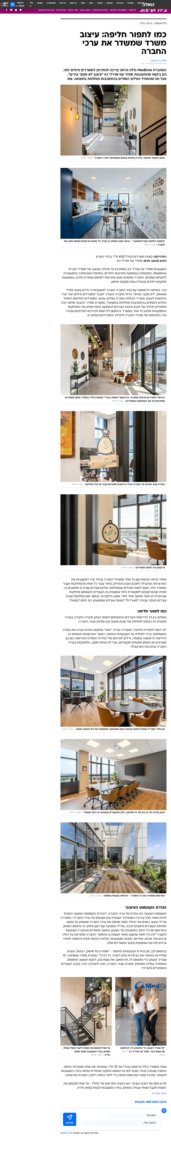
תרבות (110, 3)
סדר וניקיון (73, 10)
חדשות (132, 10)
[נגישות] (5, 4)
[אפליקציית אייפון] (16, 10)
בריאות (73, 3)
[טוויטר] (11, 10)
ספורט (130, 3)
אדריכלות (61, 10)
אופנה (40, 3)
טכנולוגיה (51, 3)
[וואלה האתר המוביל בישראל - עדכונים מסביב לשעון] (148, 4)
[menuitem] (128, 5)
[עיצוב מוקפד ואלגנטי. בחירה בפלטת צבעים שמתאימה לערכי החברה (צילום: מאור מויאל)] (113, 123)
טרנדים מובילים (100, 10)
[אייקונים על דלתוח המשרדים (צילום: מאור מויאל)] (113, 532)
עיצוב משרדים (159, 1094)
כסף (91, 3)
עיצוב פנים (85, 10)
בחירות (120, 3)
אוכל (83, 3)
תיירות (63, 3)
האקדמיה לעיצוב (118, 10)
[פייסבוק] (7, 10)
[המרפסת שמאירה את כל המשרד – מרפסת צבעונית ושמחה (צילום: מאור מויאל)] (113, 860)
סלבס (100, 3)
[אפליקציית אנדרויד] (21, 10)
